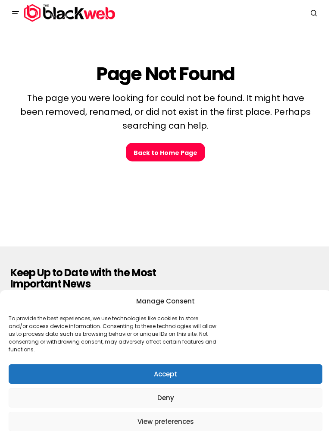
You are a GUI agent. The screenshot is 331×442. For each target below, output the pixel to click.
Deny (165, 397)
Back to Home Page (165, 152)
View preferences (165, 421)
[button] (15, 13)
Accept (165, 374)
